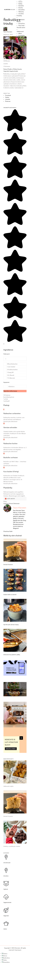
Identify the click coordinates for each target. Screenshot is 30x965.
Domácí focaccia (8, 564)
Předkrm (10, 69)
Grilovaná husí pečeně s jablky (11, 654)
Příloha (15, 69)
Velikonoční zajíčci (8, 786)
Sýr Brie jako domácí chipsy (11, 624)
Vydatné (6, 503)
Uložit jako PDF (11, 498)
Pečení (5, 69)
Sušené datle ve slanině (9, 594)
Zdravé (11, 503)
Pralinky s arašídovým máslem (11, 846)
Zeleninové (16, 503)
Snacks (19, 69)
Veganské (6, 71)
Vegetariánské (13, 71)
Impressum (18, 950)
